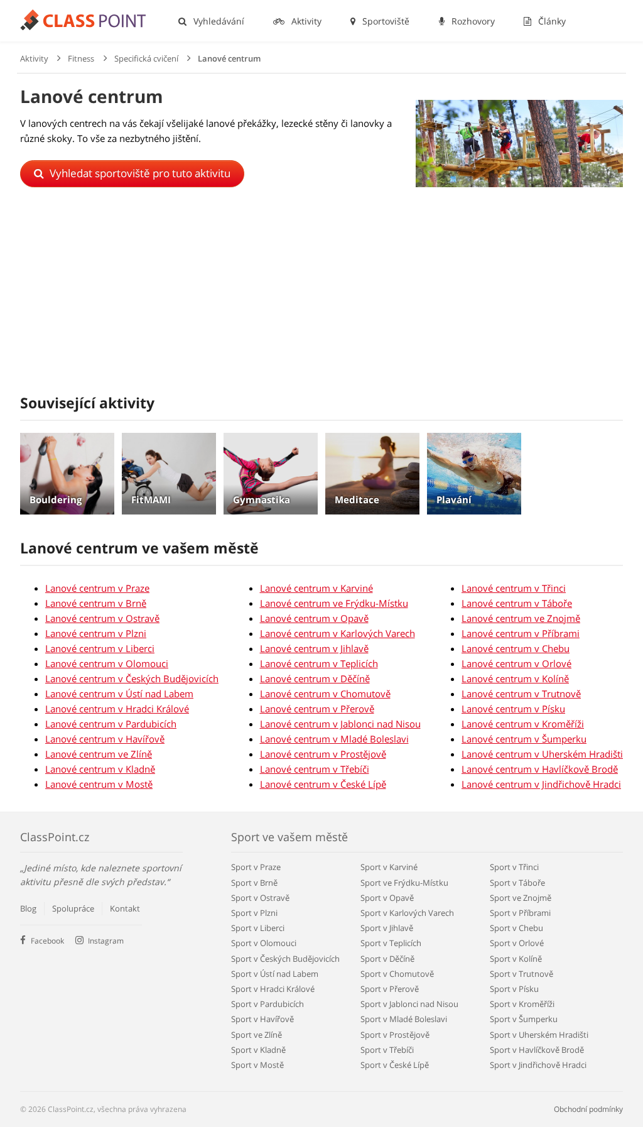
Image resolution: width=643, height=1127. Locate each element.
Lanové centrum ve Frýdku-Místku (334, 603)
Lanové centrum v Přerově (317, 708)
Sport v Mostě (257, 1064)
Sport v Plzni (254, 912)
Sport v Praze (256, 867)
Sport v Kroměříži (522, 1004)
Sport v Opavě (387, 897)
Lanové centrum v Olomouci (106, 663)
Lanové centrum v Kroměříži (523, 723)
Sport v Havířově (262, 1019)
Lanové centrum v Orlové (516, 663)
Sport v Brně (254, 882)
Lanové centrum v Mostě (99, 784)
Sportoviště (384, 21)
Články (551, 21)
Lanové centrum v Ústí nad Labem (119, 693)
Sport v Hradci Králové (273, 988)
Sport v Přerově (389, 988)
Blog (28, 908)
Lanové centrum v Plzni (95, 633)
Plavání (454, 499)
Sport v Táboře (517, 882)
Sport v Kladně (258, 1049)
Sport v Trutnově (521, 973)
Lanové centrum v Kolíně (515, 678)
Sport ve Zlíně (256, 1034)
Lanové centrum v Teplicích (319, 663)
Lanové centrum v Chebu (516, 648)
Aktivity (305, 21)
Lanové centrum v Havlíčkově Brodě (540, 769)
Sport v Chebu (516, 928)
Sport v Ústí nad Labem (274, 973)
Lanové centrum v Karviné (316, 588)
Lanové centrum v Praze (97, 588)
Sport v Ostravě (260, 897)
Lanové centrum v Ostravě (102, 618)
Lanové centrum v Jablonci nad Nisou (340, 723)
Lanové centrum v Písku (513, 708)
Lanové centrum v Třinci (514, 588)
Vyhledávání (217, 21)
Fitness (81, 58)
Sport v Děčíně (387, 958)
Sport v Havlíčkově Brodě (537, 1049)
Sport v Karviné (389, 867)
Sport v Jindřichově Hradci (538, 1064)
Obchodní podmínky (588, 1109)
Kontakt (125, 908)
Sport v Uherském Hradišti (539, 1034)
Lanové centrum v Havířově (105, 738)
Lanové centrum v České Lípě (323, 784)
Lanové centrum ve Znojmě (521, 618)
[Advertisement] (321, 299)
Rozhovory (472, 21)
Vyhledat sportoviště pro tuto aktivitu (138, 173)
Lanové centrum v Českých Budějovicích (132, 678)
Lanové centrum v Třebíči (314, 769)
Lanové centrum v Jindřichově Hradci (541, 784)
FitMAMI (151, 499)
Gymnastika (261, 499)
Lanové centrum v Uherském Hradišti (542, 754)
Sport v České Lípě (394, 1064)
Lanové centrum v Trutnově (521, 693)
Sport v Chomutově (397, 973)
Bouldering (56, 499)
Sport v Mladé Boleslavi (403, 1019)
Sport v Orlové (517, 943)
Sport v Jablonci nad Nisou (409, 1004)
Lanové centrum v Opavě (314, 618)
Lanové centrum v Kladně (100, 769)
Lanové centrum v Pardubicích (110, 723)
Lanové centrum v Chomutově (325, 693)
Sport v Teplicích (390, 943)
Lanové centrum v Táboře (517, 603)
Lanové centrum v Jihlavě (314, 648)
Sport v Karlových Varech (407, 912)
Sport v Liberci (257, 928)
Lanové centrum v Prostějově (323, 754)
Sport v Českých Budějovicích (285, 958)
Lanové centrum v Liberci (99, 648)
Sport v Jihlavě (386, 928)
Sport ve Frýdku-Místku (404, 882)
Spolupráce (73, 908)
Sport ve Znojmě (520, 897)
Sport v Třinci (514, 867)
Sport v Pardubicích (267, 1004)
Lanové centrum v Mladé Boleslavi (334, 738)
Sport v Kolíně (516, 958)
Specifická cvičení (146, 58)
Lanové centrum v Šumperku (524, 738)
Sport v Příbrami (520, 912)
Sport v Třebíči (387, 1049)
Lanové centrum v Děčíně (315, 678)
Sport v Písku (514, 988)
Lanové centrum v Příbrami (521, 633)
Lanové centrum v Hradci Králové (117, 708)
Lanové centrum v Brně (95, 603)
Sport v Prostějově (395, 1034)
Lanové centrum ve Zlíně (98, 754)
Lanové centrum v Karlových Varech (337, 633)
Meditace (357, 499)
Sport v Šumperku (524, 1019)
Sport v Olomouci (263, 943)
